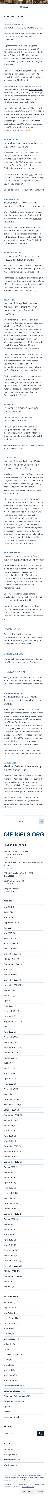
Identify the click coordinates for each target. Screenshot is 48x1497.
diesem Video (10, 433)
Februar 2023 (10, 1011)
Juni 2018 (8, 1229)
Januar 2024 (9, 975)
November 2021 (11, 1047)
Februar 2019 (10, 1193)
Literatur (8, 1365)
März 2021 (8, 1084)
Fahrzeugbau (9, 1323)
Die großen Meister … (13, 889)
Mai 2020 (8, 1131)
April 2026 (8, 912)
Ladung (7, 1349)
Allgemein (8, 1308)
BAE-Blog (20, 111)
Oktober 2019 (10, 1157)
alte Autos (8, 1313)
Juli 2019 (8, 1172)
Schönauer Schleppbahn (15, 1396)
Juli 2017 (8, 1287)
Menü (25, 7)
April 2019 (8, 1183)
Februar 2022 (10, 1037)
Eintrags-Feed (10, 1455)
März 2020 (9, 1141)
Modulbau (8, 1375)
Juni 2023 (8, 995)
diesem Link (14, 565)
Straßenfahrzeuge (12, 1401)
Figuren (7, 1328)
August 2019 (9, 1167)
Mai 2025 (8, 933)
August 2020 (10, 1120)
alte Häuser (9, 1318)
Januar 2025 (9, 949)
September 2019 (11, 1162)
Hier (6, 278)
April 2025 (8, 938)
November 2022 (11, 1016)
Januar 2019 (9, 1198)
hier (31, 174)
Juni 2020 (8, 1125)
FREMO (7, 1334)
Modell (7, 1370)
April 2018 (8, 1240)
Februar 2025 (10, 943)
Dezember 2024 (11, 954)
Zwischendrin (10, 1417)
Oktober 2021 (10, 1053)
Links (6, 1360)
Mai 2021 (8, 1073)
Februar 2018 (10, 1250)
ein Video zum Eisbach (21, 644)
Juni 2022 (8, 1027)
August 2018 (9, 1219)
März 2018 (8, 1245)
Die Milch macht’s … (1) (14, 881)
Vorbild (7, 1412)
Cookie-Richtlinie (28, 1487)
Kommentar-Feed (12, 1460)
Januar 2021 (9, 1094)
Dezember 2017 (11, 1261)
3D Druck (8, 1302)
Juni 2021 (8, 1068)
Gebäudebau (9, 1339)
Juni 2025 (8, 928)
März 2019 (8, 1188)
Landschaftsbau (11, 1354)
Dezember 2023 (11, 980)
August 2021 (9, 1058)
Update (7, 1406)
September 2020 (11, 1115)
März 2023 (9, 1006)
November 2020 (11, 1105)
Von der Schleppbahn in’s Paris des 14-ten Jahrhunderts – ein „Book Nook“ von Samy (22, 465)
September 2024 (11, 964)
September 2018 (11, 1214)
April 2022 (8, 1032)
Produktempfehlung (13, 1386)
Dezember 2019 (11, 1146)
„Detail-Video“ (20, 738)
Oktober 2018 (10, 1209)
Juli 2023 (8, 990)
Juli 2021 (8, 1063)
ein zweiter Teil (35, 597)
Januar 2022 (9, 1042)
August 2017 (9, 1281)
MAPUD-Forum (35, 89)
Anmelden (8, 1449)
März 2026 (9, 917)
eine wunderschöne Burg (30, 680)
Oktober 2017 (10, 1271)
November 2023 (11, 985)
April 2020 (8, 1136)
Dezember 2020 (11, 1099)
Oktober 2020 (10, 1110)
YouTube (8, 184)
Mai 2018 (8, 1235)
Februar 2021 (10, 1089)
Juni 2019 (8, 1177)
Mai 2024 (8, 969)
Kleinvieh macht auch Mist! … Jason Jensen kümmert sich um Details (22, 700)
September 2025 (11, 923)
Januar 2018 (9, 1255)
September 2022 (11, 1021)
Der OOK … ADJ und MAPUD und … (24, 27)
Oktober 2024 (10, 959)
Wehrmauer (34, 662)
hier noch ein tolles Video (15, 612)
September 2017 (11, 1276)
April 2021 (8, 1079)
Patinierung (9, 1380)
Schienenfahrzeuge (13, 1391)
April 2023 (8, 1001)
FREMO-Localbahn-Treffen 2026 (18, 873)
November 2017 (11, 1266)
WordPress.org (11, 1465)
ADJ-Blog (21, 80)
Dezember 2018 (11, 1203)
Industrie (8, 1344)
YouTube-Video (21, 779)
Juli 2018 (8, 1224)
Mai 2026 (8, 907)
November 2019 (11, 1151)
